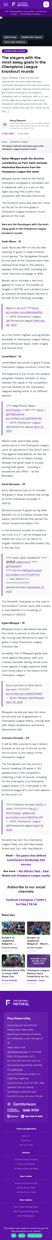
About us (26, 1136)
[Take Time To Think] (32, 1116)
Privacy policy (34, 1235)
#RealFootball (33, 570)
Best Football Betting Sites (26, 1211)
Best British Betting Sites (26, 1207)
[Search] (46, 4)
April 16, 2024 (14, 702)
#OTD (39, 804)
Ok (13, 1235)
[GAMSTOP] (30, 1110)
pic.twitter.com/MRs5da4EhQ (24, 312)
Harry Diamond (18, 120)
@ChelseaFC (13, 566)
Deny (21, 1235)
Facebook (12, 899)
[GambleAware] (24, 1104)
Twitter (40, 899)
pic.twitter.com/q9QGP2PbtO (24, 693)
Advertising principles (30, 14)
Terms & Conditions (26, 1164)
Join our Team (26, 1145)
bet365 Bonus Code (26, 1188)
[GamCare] (12, 1116)
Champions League (14, 51)
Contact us (26, 1140)
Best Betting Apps (26, 1216)
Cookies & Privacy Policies (26, 1159)
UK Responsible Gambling (26, 1168)
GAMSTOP (16, 1069)
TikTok (33, 904)
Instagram (26, 899)
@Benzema (23, 561)
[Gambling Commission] (13, 1110)
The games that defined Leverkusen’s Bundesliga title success (26, 860)
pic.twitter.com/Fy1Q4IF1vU (23, 574)
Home (4, 142)
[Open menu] (6, 4)
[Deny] (48, 1232)
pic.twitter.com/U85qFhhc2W (24, 817)
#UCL (35, 308)
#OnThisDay (13, 409)
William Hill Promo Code (26, 1183)
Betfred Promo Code (26, 1192)
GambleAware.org (17, 1051)
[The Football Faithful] (20, 4)
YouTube (21, 904)
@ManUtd (29, 813)
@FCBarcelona (15, 414)
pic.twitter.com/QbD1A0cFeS (24, 418)
